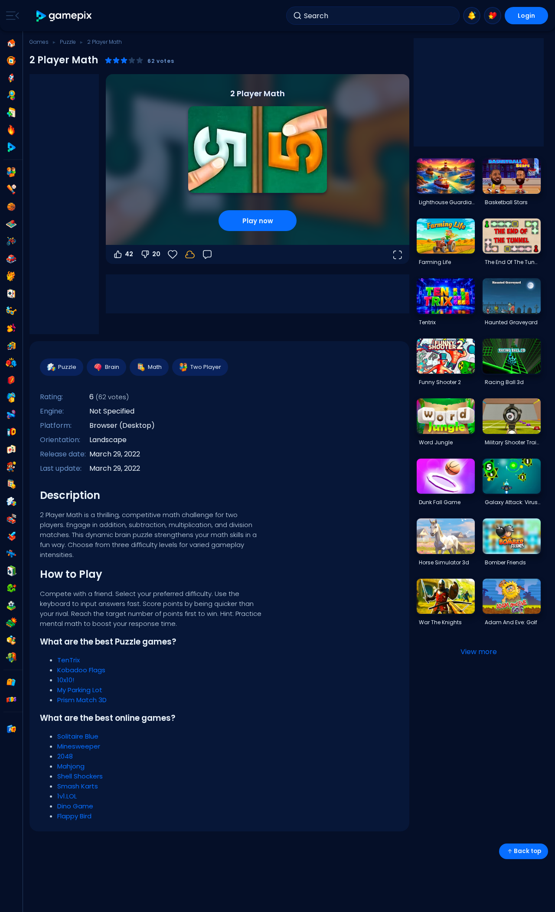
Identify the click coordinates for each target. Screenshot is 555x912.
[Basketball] (11, 206)
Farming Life (435, 262)
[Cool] (11, 310)
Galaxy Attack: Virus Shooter (512, 502)
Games (39, 42)
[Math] (11, 484)
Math (155, 367)
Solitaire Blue (77, 736)
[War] (11, 623)
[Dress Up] (11, 328)
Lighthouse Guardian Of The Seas (446, 202)
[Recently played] (11, 60)
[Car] (11, 258)
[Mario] (11, 467)
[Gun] (11, 414)
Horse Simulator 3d (444, 562)
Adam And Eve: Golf (511, 622)
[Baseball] (11, 189)
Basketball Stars (506, 202)
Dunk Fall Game (439, 502)
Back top (527, 851)
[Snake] (11, 588)
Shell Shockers (80, 776)
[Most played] (11, 78)
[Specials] (11, 147)
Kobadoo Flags (81, 669)
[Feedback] (207, 254)
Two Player (205, 367)
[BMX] (11, 241)
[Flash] (11, 380)
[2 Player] (11, 172)
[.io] (11, 432)
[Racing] (11, 519)
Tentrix (427, 322)
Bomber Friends (505, 562)
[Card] (11, 293)
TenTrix (68, 659)
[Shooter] (11, 553)
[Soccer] (11, 605)
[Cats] (11, 276)
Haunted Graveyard (511, 322)
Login (526, 15)
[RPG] (11, 536)
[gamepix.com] (64, 16)
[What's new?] (471, 15)
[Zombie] (11, 657)
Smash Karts (77, 786)
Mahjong (71, 766)
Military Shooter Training (512, 442)
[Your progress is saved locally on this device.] (190, 254)
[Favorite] (492, 15)
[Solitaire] (11, 571)
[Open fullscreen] (397, 254)
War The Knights (440, 622)
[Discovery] (11, 95)
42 (129, 254)
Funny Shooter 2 (440, 382)
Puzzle (68, 42)
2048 (65, 756)
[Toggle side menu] (11, 16)
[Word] (11, 640)
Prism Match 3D (82, 699)
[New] (11, 112)
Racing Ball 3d (504, 382)
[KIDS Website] (11, 699)
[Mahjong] (11, 449)
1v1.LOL (67, 796)
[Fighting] (11, 362)
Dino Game (75, 806)
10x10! (65, 679)
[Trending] (11, 130)
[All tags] (11, 682)
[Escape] (11, 345)
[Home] (11, 43)
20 (156, 254)
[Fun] (11, 397)
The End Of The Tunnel (512, 262)
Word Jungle (436, 442)
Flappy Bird (74, 816)
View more (478, 652)
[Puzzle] (11, 501)
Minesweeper (78, 746)
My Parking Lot (79, 689)
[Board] (11, 224)
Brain (112, 367)
